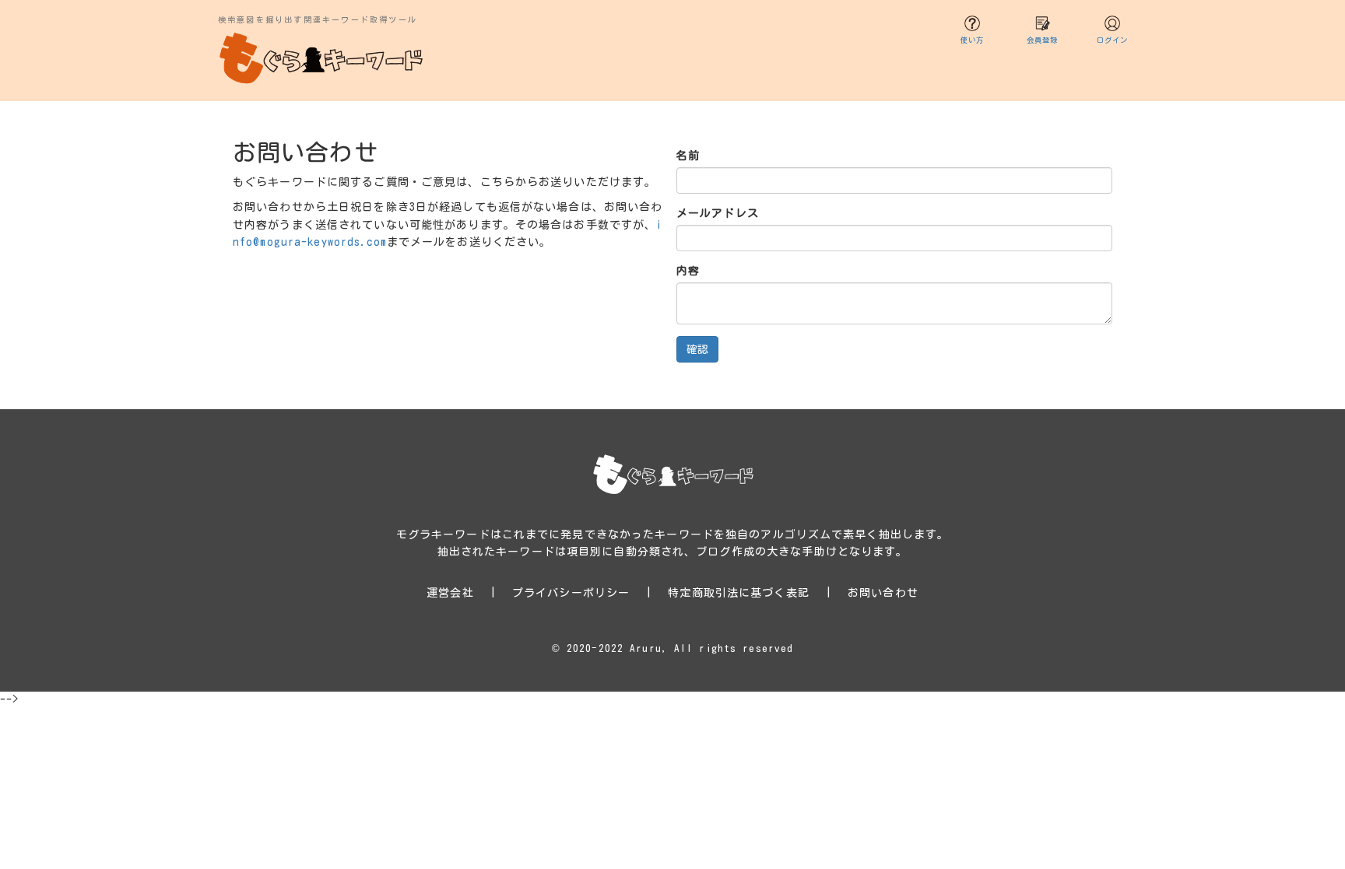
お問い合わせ (883, 592)
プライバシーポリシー (571, 592)
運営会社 (450, 592)
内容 (688, 270)
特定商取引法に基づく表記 (738, 592)
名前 (688, 155)
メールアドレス (717, 213)
